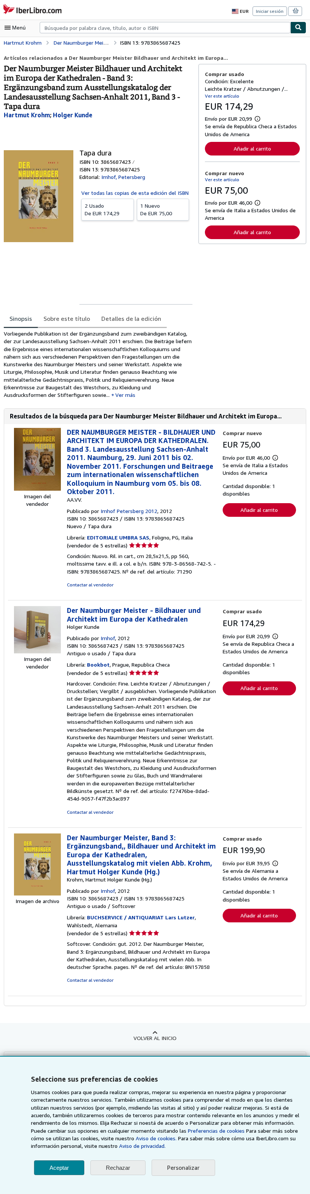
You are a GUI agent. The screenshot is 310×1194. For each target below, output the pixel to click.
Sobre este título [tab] (66, 318)
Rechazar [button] (118, 1167)
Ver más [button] (125, 395)
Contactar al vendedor (90, 585)
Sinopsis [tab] (20, 318)
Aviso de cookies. (156, 1138)
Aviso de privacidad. (142, 1146)
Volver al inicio (155, 1038)
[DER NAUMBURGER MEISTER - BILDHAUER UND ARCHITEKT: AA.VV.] (37, 488)
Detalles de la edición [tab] (131, 318)
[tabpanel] (98, 364)
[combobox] (165, 27)
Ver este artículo (222, 96)
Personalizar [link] (183, 1167)
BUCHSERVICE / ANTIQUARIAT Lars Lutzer (141, 917)
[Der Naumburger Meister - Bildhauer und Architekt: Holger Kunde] (37, 651)
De (102, 209)
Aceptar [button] (59, 1167)
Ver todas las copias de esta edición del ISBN (135, 193)
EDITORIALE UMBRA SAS (118, 537)
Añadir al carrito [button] (252, 148)
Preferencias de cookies (216, 1130)
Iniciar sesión (270, 11)
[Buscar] (298, 27)
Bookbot (98, 664)
